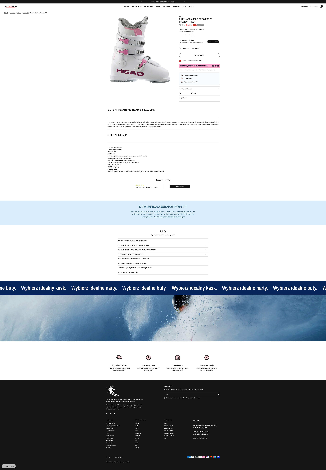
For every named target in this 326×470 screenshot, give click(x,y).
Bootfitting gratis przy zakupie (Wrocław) (190, 48)
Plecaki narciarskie (110, 443)
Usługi (184, 7)
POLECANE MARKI (140, 420)
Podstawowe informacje (185, 89)
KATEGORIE (109, 420)
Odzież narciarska (110, 435)
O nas (165, 423)
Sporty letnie (148, 7)
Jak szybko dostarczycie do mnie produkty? (132, 263)
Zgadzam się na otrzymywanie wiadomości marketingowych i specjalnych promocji (183, 398)
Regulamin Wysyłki (168, 431)
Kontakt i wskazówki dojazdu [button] (200, 438)
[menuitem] (126, 7)
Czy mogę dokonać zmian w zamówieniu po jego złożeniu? (137, 250)
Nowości (126, 7)
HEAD (180, 16)
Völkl (136, 445)
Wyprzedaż (176, 7)
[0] (320, 6)
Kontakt (191, 7)
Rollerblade (138, 433)
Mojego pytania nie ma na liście (128, 272)
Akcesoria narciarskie (111, 445)
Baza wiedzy (166, 7)
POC (136, 431)
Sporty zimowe (136, 7)
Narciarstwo (19, 12)
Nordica (137, 428)
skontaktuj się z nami (196, 60)
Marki (158, 7)
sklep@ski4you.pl (202, 434)
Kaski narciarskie (110, 438)
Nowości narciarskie (110, 423)
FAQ (165, 438)
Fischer (137, 423)
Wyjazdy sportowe (168, 428)
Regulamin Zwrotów (169, 433)
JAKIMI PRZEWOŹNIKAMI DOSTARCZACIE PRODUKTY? (133, 259)
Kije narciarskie (109, 440)
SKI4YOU (6, 12)
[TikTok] (116, 413)
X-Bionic (137, 448)
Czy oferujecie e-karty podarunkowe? (131, 254)
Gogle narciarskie (110, 431)
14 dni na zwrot (188, 79)
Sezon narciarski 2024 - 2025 (113, 426)
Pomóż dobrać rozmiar (213, 41)
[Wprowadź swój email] (218, 394)
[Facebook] (108, 414)
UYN (136, 440)
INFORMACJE (168, 420)
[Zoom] (170, 19)
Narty (107, 433)
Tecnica (137, 438)
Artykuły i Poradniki (168, 426)
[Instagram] (112, 414)
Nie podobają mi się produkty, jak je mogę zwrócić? (135, 268)
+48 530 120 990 (204, 432)
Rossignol (137, 435)
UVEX (136, 443)
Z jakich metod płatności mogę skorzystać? (132, 241)
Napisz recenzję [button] (180, 186)
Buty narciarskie (26, 12)
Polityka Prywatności (169, 435)
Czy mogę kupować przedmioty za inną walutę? (133, 245)
